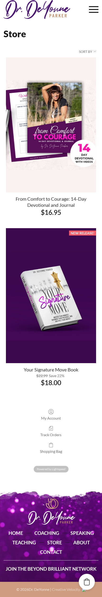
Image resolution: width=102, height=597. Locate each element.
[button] (93, 9)
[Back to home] (37, 9)
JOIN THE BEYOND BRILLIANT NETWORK (51, 569)
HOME (16, 533)
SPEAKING (82, 533)
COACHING (46, 533)
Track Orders (50, 434)
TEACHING (24, 542)
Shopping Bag (51, 451)
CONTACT (51, 552)
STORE (54, 542)
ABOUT (81, 542)
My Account (51, 418)
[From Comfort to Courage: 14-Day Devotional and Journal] (51, 124)
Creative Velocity (67, 589)
